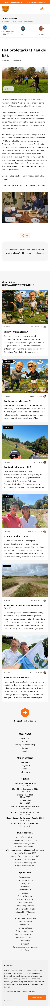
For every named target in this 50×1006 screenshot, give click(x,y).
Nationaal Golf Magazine (25, 912)
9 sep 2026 (25, 790)
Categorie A (6, 22)
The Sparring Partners (25, 906)
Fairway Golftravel (25, 928)
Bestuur (25, 742)
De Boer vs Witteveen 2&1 (17, 536)
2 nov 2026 (25, 825)
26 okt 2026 (25, 819)
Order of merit (9, 18)
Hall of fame (25, 772)
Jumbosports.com (25, 880)
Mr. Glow (25, 950)
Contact (25, 748)
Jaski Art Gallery (25, 922)
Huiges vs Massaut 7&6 (25, 866)
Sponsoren (28, 22)
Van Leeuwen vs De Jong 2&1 (18, 401)
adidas (25, 893)
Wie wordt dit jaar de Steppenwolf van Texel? (23, 607)
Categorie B (17, 22)
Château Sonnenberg (25, 931)
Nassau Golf (25, 915)
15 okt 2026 (25, 807)
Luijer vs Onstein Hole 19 (16, 331)
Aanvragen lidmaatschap (25, 745)
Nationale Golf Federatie (25, 909)
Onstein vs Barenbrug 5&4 (25, 863)
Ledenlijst (25, 751)
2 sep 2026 (25, 784)
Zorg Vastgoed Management (25, 947)
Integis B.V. (25, 925)
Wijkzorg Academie (25, 899)
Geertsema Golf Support (25, 937)
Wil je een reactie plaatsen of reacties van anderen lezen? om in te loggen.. (25, 251)
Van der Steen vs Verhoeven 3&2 (25, 856)
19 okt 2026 (25, 813)
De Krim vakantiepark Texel (25, 918)
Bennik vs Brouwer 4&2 (25, 859)
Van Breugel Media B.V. (25, 934)
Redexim (25, 887)
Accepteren (37, 997)
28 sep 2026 (25, 802)
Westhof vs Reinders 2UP (16, 677)
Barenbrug (25, 941)
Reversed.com (25, 877)
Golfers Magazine (25, 896)
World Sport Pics (25, 902)
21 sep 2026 (25, 796)
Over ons (25, 738)
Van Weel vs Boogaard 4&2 (17, 466)
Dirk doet (25, 944)
